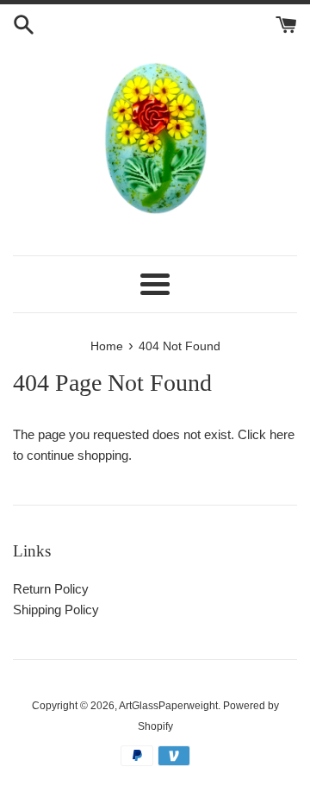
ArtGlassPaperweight (168, 706)
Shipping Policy (56, 609)
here (282, 434)
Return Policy (51, 588)
